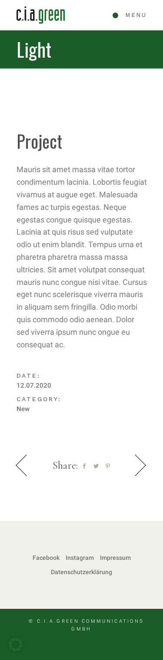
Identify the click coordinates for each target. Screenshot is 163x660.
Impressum (115, 557)
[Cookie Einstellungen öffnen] (16, 648)
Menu (135, 15)
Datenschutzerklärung (81, 572)
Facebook (46, 557)
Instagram (80, 557)
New (23, 409)
